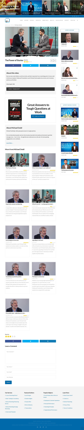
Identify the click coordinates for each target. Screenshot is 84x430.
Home (6, 25)
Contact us (66, 398)
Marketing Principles (49, 406)
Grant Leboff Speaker (11, 411)
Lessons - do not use (11, 25)
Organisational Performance (50, 410)
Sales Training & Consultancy (12, 398)
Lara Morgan (28, 395)
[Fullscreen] (56, 54)
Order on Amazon (39, 116)
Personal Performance (49, 403)
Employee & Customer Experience (52, 400)
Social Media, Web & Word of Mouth (50, 396)
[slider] (30, 54)
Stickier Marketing (68, 401)
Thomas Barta (28, 408)
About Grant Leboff (68, 395)
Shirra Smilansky (28, 404)
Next (81, 7)
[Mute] (54, 54)
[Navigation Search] (77, 19)
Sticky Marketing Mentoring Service (12, 402)
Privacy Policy (67, 404)
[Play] (7, 54)
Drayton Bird (28, 401)
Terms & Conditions (68, 408)
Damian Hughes (28, 398)
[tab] (30, 89)
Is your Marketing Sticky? (11, 395)
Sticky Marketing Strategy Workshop (11, 407)
